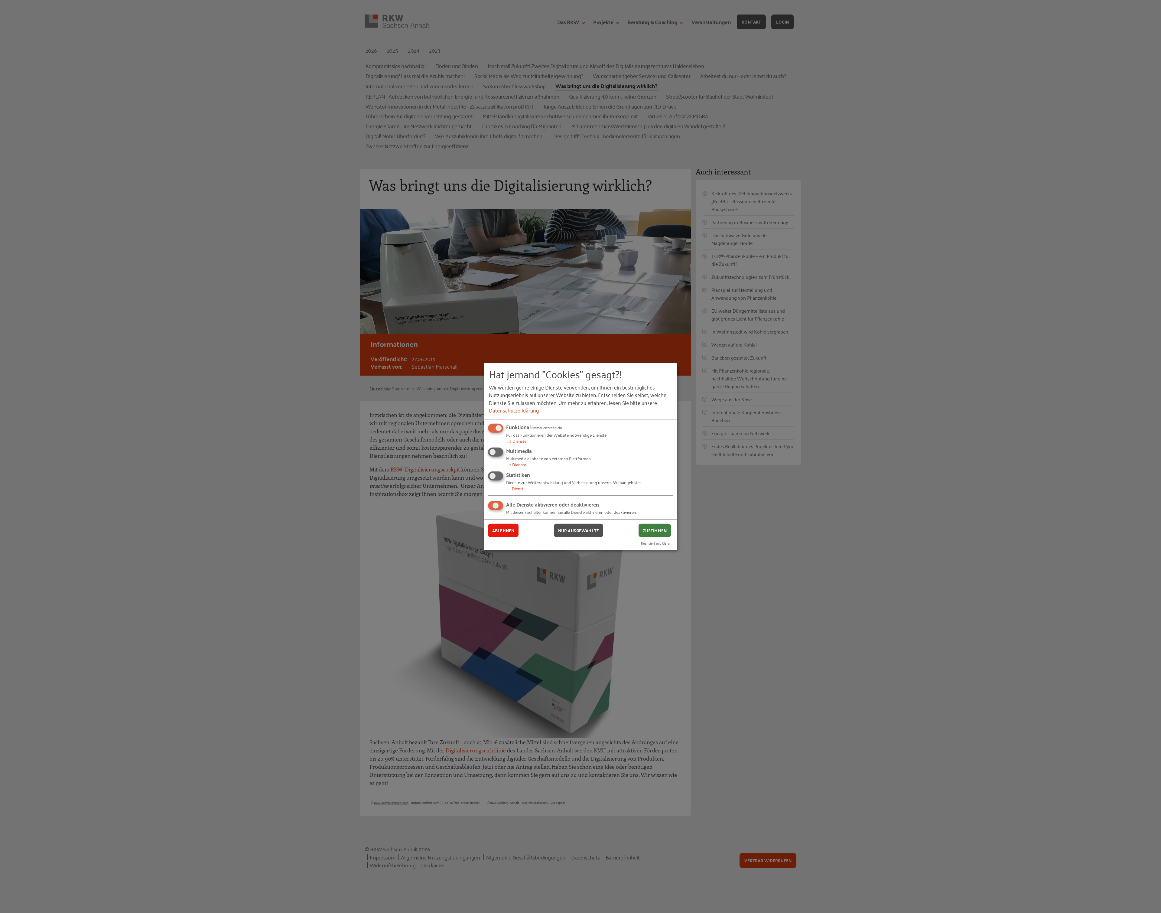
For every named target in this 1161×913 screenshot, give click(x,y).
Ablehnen (503, 530)
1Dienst (515, 488)
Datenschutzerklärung (514, 410)
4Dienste (516, 441)
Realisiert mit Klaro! (656, 543)
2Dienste (516, 464)
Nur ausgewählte (578, 530)
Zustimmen (655, 530)
